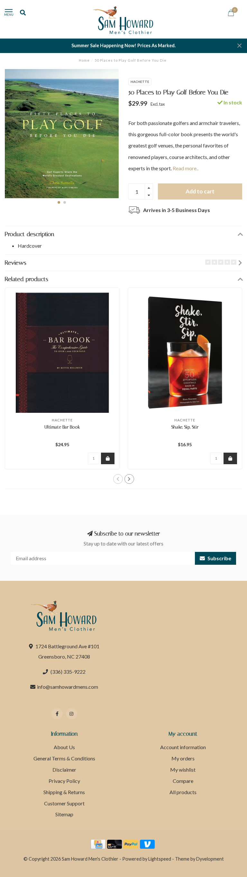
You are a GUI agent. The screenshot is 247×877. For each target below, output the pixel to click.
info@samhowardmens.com (67, 687)
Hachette (140, 82)
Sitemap (64, 814)
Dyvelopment (210, 859)
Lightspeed (159, 859)
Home (84, 60)
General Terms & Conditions (64, 758)
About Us (64, 747)
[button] (59, 202)
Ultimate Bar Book (62, 427)
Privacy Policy (64, 781)
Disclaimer (64, 769)
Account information (183, 747)
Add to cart (200, 191)
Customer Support (64, 803)
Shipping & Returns (64, 792)
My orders (183, 758)
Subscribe (218, 558)
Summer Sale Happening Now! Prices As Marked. (123, 45)
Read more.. (185, 168)
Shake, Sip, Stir (184, 427)
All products (183, 792)
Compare (183, 781)
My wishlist (183, 769)
